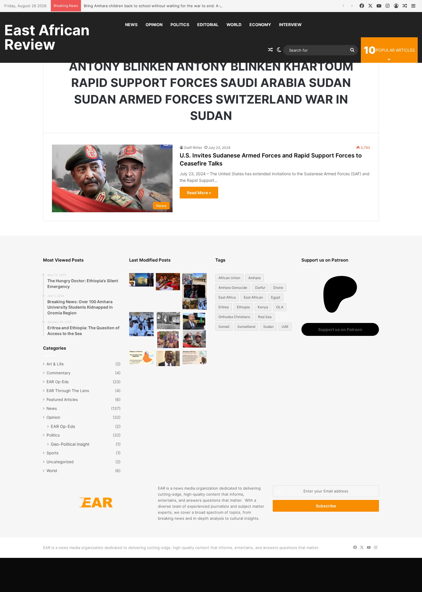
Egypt (275, 297)
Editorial (207, 24)
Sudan (268, 326)
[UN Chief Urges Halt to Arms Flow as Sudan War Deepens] (194, 330)
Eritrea (223, 307)
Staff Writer (193, 147)
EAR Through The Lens (68, 390)
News (131, 24)
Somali (223, 326)
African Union (229, 278)
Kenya (263, 307)
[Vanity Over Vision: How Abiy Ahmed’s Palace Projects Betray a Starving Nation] (194, 291)
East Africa (227, 297)
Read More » (199, 192)
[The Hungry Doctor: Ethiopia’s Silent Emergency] (141, 324)
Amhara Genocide (232, 287)
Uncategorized (60, 461)
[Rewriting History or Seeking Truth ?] (168, 358)
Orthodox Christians (234, 317)
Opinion (154, 24)
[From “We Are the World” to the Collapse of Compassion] (168, 330)
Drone (278, 287)
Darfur (260, 287)
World (234, 24)
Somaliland (246, 326)
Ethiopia (243, 307)
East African (253, 297)
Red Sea (265, 317)
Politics (180, 24)
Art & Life (55, 364)
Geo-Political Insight (70, 444)
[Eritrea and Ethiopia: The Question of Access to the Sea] (194, 358)
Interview (290, 24)
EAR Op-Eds (58, 381)
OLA (279, 307)
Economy (260, 24)
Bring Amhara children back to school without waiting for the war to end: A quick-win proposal (168, 5)
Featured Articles (62, 399)
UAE (285, 326)
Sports (53, 453)
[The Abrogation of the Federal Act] (141, 358)
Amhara (254, 278)
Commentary (59, 373)
